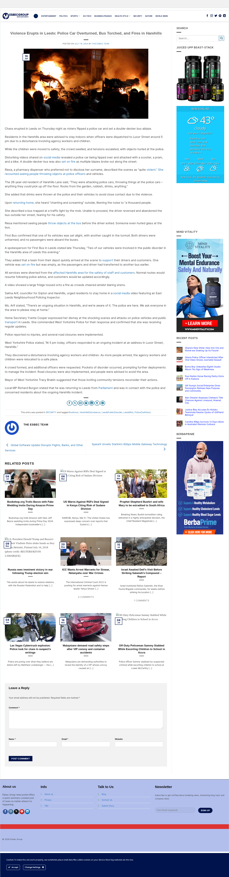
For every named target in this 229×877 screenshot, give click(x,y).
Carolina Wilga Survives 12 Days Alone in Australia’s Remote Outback (204, 423)
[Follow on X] (16, 811)
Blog (104, 794)
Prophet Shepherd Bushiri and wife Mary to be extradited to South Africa (142, 503)
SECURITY (137, 16)
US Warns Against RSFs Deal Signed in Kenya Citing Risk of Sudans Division (86, 505)
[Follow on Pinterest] (220, 15)
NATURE (148, 16)
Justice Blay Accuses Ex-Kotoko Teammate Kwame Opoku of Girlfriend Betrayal (204, 412)
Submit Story (108, 806)
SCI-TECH (87, 16)
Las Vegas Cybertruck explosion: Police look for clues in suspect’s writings (30, 649)
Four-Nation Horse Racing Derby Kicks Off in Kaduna (204, 377)
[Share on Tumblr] (97, 403)
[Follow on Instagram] (211, 15)
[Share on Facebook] (69, 403)
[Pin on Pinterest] (86, 403)
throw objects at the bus (64, 223)
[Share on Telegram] (102, 403)
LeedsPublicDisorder (112, 412)
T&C (46, 806)
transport (11, 322)
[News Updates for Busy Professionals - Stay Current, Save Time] (15, 16)
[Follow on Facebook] (207, 15)
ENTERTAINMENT (48, 16)
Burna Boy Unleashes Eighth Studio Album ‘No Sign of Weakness (203, 368)
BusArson (74, 412)
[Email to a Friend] (80, 403)
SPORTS (74, 16)
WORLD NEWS (161, 16)
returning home (23, 202)
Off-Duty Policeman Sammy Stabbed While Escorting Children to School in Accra (141, 649)
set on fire (68, 161)
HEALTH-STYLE (121, 16)
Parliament (105, 388)
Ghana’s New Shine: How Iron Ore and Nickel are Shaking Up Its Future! (204, 349)
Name (12, 739)
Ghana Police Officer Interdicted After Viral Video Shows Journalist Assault (204, 358)
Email (65, 739)
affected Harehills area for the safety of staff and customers (94, 272)
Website (119, 739)
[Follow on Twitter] (216, 15)
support (107, 260)
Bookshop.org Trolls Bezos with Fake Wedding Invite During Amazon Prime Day (30, 505)
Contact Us (107, 800)
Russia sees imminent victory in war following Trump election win (30, 571)
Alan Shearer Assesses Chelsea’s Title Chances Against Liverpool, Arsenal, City (204, 400)
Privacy (48, 800)
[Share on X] (75, 403)
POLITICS (63, 16)
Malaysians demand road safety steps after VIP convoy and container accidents (86, 649)
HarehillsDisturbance (90, 412)
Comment (14, 707)
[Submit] (221, 38)
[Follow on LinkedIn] (224, 15)
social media (51, 157)
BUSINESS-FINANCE (103, 16)
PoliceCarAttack (143, 412)
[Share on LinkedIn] (91, 403)
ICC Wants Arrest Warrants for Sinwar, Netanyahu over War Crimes (86, 571)
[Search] (36, 16)
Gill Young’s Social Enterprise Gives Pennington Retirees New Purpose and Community (202, 388)
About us (49, 794)
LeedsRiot (128, 412)
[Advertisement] (200, 206)
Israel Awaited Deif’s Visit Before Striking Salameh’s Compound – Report (141, 573)
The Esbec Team (100, 44)
